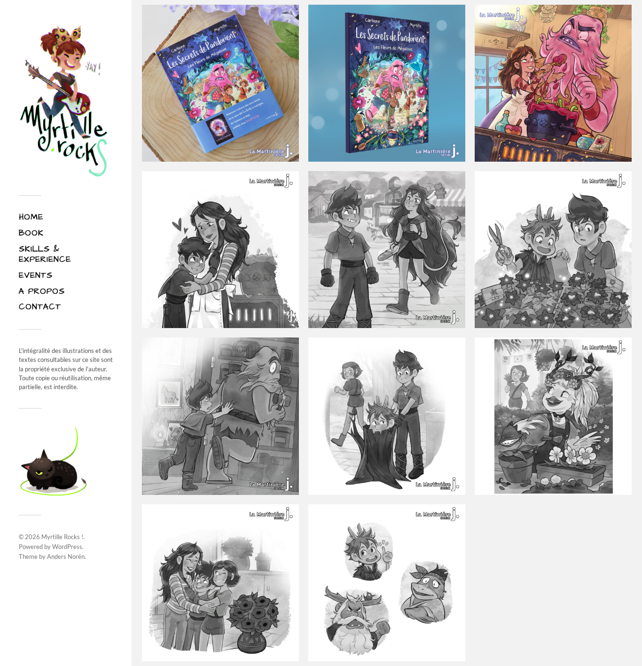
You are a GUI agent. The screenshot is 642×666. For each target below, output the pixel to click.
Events (36, 275)
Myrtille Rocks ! (62, 537)
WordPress (67, 546)
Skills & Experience (45, 254)
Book (31, 233)
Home (31, 217)
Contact (40, 307)
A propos (42, 291)
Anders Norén (66, 556)
